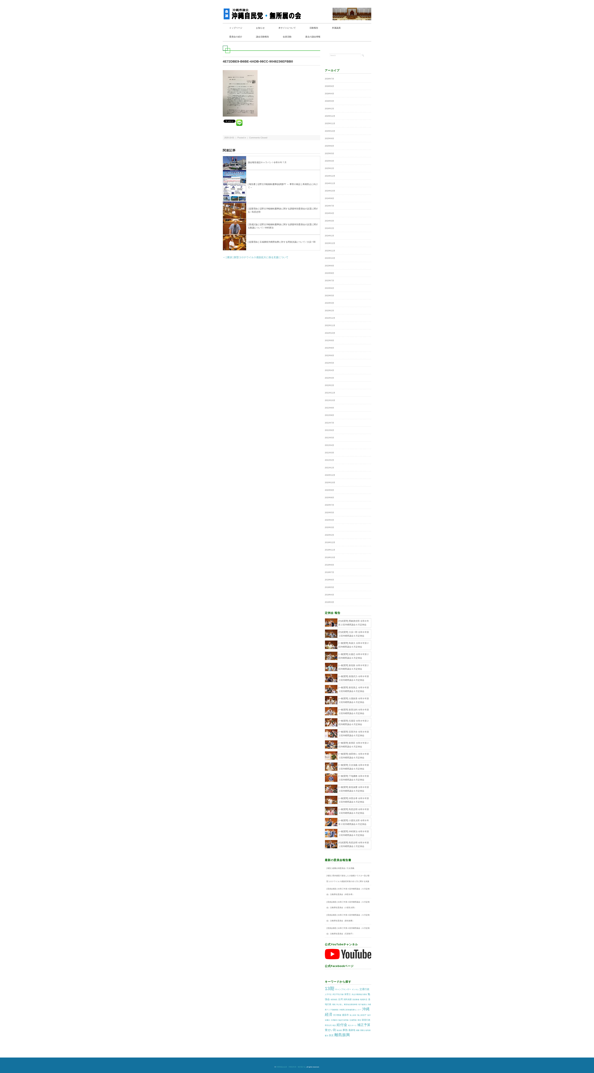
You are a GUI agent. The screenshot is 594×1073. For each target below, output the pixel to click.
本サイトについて (287, 28)
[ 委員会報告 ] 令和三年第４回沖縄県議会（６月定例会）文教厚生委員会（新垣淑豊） (348, 918)
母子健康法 (362, 1004)
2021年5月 (329, 438)
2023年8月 (329, 273)
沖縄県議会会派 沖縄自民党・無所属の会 (291, 1067)
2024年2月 (329, 228)
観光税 (339, 1030)
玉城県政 (353, 1020)
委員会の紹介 (235, 36)
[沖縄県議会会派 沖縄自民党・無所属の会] (263, 9)
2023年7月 (329, 281)
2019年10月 (330, 557)
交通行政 (364, 989)
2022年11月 (330, 325)
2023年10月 (330, 258)
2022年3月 (329, 378)
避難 (357, 1030)
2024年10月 (330, 191)
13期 (329, 988)
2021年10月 (330, 400)
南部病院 (334, 999)
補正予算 (363, 1025)
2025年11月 (330, 123)
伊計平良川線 (338, 994)
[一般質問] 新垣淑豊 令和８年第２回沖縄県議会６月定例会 (353, 789)
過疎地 (351, 1030)
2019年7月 (329, 572)
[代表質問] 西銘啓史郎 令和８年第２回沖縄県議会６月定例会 (353, 623)
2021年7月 (329, 423)
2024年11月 (330, 183)
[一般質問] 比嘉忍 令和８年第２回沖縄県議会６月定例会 (353, 656)
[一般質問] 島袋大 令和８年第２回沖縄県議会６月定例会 (353, 645)
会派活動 (287, 36)
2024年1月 (329, 236)
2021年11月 (330, 393)
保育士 (347, 994)
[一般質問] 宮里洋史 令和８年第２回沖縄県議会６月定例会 (353, 734)
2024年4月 (329, 213)
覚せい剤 (330, 1030)
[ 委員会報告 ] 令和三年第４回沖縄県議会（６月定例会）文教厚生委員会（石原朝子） (348, 931)
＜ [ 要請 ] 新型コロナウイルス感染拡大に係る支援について (255, 257)
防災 (331, 1035)
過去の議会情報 (312, 36)
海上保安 (353, 1015)
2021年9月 (329, 408)
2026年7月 (329, 79)
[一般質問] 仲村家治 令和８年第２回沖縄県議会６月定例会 (353, 833)
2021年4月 (329, 445)
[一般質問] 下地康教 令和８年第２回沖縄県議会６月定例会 (353, 778)
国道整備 (355, 999)
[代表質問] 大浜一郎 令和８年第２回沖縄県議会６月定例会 (353, 634)
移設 (334, 1025)
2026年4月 (329, 94)
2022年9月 (329, 340)
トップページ (235, 28)
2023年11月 (330, 251)
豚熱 (345, 1030)
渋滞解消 (334, 1020)
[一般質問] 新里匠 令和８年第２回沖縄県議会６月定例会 (353, 745)
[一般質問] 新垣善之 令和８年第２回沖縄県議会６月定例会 (353, 689)
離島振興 (342, 1035)
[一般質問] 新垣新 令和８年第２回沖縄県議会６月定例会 (353, 667)
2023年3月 (329, 303)
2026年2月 (329, 109)
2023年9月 (329, 266)
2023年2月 (329, 311)
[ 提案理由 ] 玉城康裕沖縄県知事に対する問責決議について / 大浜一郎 (282, 242)
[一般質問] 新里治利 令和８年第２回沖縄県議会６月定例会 (353, 711)
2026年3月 (329, 101)
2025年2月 (329, 168)
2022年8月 (329, 348)
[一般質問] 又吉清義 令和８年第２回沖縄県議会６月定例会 (353, 767)
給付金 (342, 1025)
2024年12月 (330, 176)
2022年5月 (329, 363)
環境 (359, 1020)
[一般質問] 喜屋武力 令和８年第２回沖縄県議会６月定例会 (353, 678)
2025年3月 (329, 161)
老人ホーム (352, 1025)
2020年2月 (329, 535)
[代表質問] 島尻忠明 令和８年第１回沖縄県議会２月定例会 (353, 844)
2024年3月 (329, 221)
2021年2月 (329, 460)
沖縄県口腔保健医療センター (350, 1010)
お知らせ (260, 28)
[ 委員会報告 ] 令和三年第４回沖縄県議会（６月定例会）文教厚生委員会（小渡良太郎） (348, 905)
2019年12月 (330, 542)
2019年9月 (329, 565)
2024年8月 (329, 198)
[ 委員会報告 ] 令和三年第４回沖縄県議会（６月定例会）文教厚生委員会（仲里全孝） (348, 891)
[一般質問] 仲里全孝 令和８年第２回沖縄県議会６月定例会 (353, 800)
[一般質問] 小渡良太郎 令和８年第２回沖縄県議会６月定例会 (353, 822)
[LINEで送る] (239, 121)
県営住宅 (328, 1025)
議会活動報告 (262, 36)
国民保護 (348, 999)
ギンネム (355, 989)
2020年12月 (330, 475)
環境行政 (366, 1020)
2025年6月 (329, 146)
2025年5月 (329, 153)
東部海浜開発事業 (350, 1004)
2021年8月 (329, 415)
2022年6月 (329, 355)
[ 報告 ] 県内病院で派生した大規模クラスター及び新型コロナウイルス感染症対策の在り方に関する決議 (348, 878)
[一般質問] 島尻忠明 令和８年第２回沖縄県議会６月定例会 (353, 811)
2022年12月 (330, 318)
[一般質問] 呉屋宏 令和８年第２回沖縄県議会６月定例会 (353, 723)
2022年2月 (329, 385)
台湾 (340, 999)
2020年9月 (329, 490)
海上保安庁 (361, 1015)
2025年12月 (330, 116)
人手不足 (328, 994)
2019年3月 (329, 602)
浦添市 (345, 1015)
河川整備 (337, 1015)
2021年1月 (329, 468)
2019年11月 (330, 550)
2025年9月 (329, 138)
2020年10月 (330, 482)
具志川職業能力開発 (359, 994)
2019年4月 (329, 595)
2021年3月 (329, 453)
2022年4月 (329, 370)
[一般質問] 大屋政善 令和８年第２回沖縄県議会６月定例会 (353, 700)
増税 (334, 1004)
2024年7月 (329, 206)
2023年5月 (329, 296)
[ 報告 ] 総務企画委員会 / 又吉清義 (340, 868)
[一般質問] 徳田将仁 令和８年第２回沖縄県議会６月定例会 (353, 756)
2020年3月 (329, 527)
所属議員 (336, 28)
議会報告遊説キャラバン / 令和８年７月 (267, 162)
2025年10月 (330, 131)
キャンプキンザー (343, 989)
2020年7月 (329, 505)
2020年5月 (329, 513)
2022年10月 (330, 333)
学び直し (339, 1004)
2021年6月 (329, 430)
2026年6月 (329, 86)
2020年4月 (329, 520)
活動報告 (314, 28)
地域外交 (363, 999)
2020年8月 (329, 497)
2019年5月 (329, 587)
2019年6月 (329, 580)
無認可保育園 (343, 1020)
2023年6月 (329, 288)
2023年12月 (330, 243)
